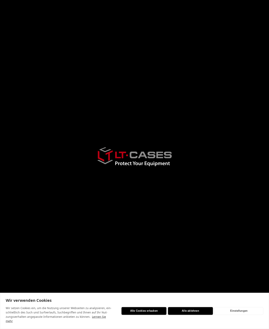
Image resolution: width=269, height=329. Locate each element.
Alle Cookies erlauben (144, 310)
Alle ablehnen (190, 310)
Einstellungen (239, 310)
